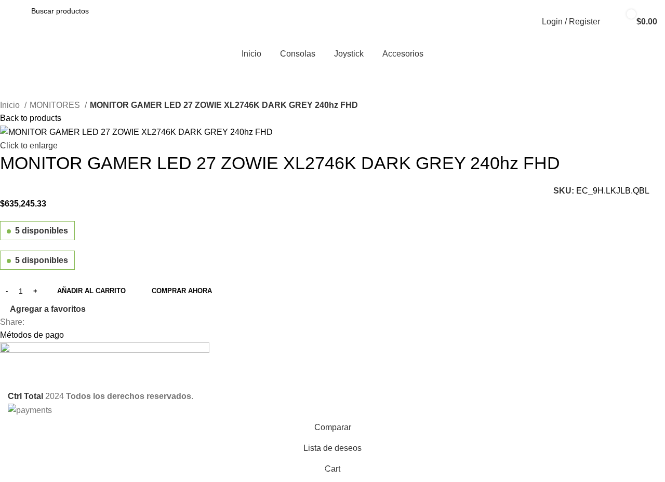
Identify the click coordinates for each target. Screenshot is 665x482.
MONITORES (56, 105)
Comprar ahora (182, 291)
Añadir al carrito (91, 291)
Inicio (11, 105)
